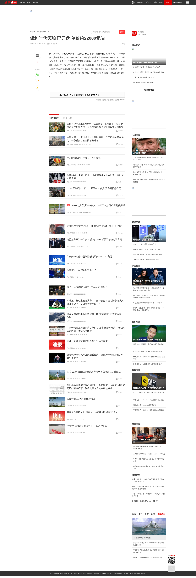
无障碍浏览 (36, 2)
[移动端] (133, 2)
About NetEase (74, 573)
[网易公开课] (140, 2)
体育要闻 (136, 266)
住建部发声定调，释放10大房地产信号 (146, 67)
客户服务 (103, 573)
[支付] (155, 2)
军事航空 (161, 514)
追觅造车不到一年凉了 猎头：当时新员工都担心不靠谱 (94, 239)
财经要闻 (136, 222)
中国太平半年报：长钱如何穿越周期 (146, 259)
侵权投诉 (143, 573)
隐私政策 (109, 573)
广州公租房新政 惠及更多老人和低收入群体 (148, 72)
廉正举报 (137, 573)
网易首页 (22, 2)
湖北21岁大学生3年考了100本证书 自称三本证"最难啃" (94, 226)
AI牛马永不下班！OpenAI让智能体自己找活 (148, 400)
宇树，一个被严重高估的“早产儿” (145, 244)
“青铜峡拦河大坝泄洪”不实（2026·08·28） (88, 425)
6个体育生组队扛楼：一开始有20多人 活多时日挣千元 (94, 188)
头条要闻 (136, 135)
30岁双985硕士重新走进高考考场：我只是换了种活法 (94, 371)
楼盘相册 (89, 53)
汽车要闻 (136, 424)
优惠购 (80, 53)
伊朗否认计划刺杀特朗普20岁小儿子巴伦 (147, 557)
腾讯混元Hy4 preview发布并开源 (144, 405)
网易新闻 (141, 32)
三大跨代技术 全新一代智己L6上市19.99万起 (149, 454)
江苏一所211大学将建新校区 (81, 398)
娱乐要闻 (136, 322)
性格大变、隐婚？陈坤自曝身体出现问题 (147, 351)
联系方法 (89, 573)
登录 (167, 2)
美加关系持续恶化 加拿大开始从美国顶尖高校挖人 (92, 412)
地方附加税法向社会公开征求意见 (84, 158)
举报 (123, 44)
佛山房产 (136, 45)
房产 (140, 514)
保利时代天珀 (68, 53)
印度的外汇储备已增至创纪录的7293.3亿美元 (89, 256)
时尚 (153, 514)
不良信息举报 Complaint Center (123, 573)
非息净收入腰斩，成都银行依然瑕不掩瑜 (147, 254)
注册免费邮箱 (177, 2)
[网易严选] (148, 2)
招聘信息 (96, 573)
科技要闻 (136, 370)
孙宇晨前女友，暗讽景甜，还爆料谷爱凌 (147, 364)
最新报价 (100, 53)
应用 (28, 2)
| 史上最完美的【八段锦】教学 (145, 501)
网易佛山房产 (41, 32)
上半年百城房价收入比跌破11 (143, 77)
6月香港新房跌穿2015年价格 (143, 82)
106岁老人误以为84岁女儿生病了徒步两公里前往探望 (98, 205)
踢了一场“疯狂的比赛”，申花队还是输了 (87, 287)
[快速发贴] (37, 55)
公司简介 (83, 573)
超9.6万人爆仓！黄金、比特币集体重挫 (147, 249)
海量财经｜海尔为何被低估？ (81, 270)
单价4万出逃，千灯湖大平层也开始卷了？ (79, 95)
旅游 (134, 514)
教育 (147, 514)
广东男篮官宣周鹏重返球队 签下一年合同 (147, 303)
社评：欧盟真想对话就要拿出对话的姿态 (87, 341)
